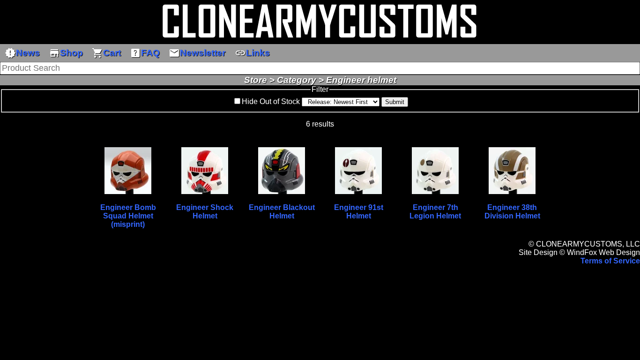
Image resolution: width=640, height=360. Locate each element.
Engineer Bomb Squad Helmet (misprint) (128, 215)
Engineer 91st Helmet (358, 211)
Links (252, 53)
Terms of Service (610, 261)
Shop (66, 53)
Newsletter (197, 53)
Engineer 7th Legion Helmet (435, 211)
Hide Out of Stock (271, 101)
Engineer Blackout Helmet (282, 211)
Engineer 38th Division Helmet (512, 211)
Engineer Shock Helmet (204, 211)
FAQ (145, 53)
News (22, 53)
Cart (106, 53)
